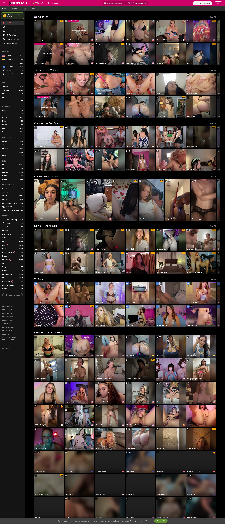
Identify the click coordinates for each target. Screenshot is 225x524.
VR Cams (39, 279)
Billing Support (7, 310)
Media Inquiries (7, 317)
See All (213, 17)
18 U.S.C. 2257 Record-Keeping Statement (10, 338)
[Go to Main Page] (19, 3)
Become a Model (8, 327)
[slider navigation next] (214, 42)
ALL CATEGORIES (14, 295)
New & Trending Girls (45, 225)
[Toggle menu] (4, 3)
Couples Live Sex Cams (47, 123)
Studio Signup (7, 331)
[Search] (129, 3)
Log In (218, 3)
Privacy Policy (7, 320)
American (43, 16)
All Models (5, 334)
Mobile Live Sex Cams (46, 176)
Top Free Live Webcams (47, 70)
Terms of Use (6, 324)
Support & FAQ (7, 306)
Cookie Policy (135, 521)
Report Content (7, 313)
